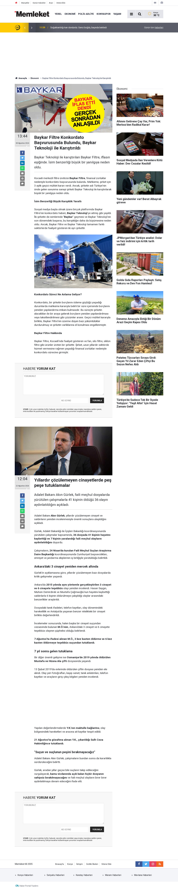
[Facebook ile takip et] (138, 864)
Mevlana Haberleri (143, 875)
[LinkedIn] (22, 163)
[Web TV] (155, 2)
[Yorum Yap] (22, 183)
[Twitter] (22, 158)
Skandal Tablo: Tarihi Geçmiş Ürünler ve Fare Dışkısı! (75, 27)
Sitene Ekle (60, 3)
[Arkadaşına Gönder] (22, 173)
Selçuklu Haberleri (55, 875)
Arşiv (51, 3)
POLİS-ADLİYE (86, 13)
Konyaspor (104, 13)
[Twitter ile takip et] (145, 864)
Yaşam (117, 13)
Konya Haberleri (25, 875)
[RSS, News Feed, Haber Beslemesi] (159, 864)
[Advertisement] (89, 53)
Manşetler (25, 3)
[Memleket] (32, 13)
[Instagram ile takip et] (152, 864)
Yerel (58, 13)
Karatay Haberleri (84, 875)
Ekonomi (70, 13)
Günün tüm (153, 27)
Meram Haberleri (113, 875)
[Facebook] (22, 153)
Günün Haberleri (39, 3)
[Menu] (131, 14)
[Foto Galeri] (161, 2)
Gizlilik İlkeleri (92, 864)
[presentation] (24, 27)
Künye (70, 864)
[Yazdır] (22, 178)
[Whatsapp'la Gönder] (22, 168)
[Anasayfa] (16, 3)
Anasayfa (59, 864)
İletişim (79, 864)
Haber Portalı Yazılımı (28, 886)
